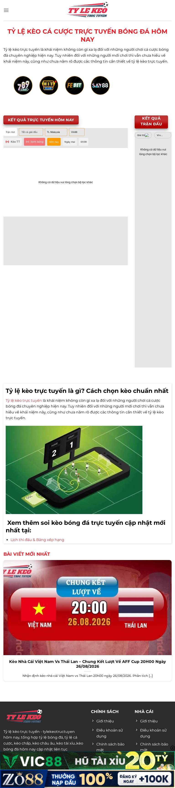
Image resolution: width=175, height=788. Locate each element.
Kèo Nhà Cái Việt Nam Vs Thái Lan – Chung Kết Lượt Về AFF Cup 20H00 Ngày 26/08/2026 (87, 664)
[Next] (156, 90)
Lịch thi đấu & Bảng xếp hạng (37, 540)
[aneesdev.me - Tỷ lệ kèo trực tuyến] (87, 10)
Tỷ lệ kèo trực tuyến (24, 400)
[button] (6, 10)
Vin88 (160, 135)
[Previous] (19, 90)
